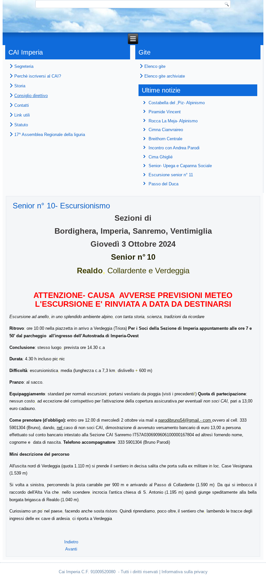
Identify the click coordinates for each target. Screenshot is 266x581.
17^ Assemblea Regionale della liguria (49, 134)
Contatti (21, 105)
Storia (19, 85)
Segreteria (23, 66)
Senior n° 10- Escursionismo (61, 205)
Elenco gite (154, 66)
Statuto (21, 124)
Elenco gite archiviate (164, 76)
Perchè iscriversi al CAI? (37, 76)
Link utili (22, 115)
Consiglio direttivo (31, 95)
